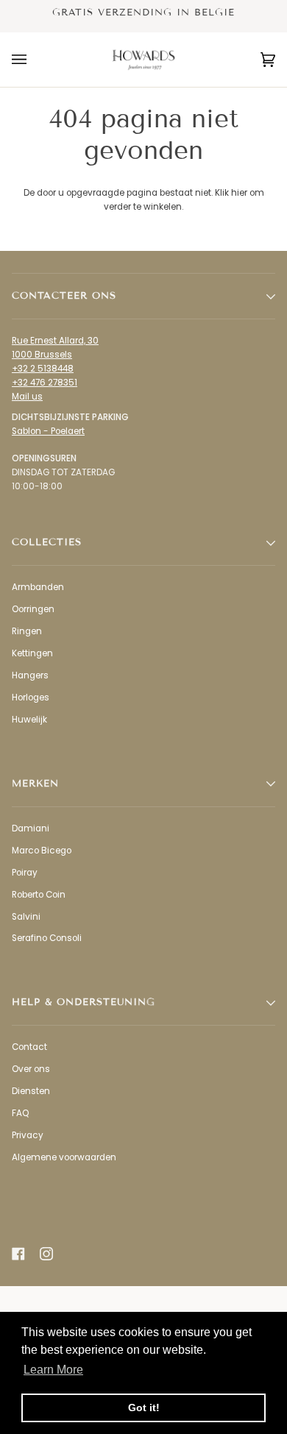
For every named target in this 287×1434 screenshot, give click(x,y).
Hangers (30, 675)
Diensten (31, 1091)
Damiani (30, 828)
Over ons (31, 1069)
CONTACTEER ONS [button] (64, 296)
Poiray (25, 872)
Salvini (26, 917)
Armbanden (38, 587)
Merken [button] (35, 783)
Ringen (27, 631)
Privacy (27, 1135)
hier (239, 193)
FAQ (20, 1113)
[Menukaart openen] (34, 59)
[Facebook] (18, 1253)
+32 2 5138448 (43, 369)
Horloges (30, 697)
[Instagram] (46, 1253)
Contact (29, 1047)
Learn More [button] (53, 1369)
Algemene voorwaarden (64, 1157)
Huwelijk (29, 719)
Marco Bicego (41, 850)
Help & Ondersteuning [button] (83, 1002)
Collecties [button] (47, 542)
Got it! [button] (144, 1407)
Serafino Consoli (47, 938)
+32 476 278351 (44, 382)
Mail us (27, 396)
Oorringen (33, 609)
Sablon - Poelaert (48, 431)
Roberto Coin (38, 895)
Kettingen (32, 653)
